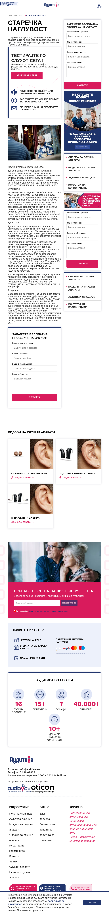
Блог (21, 15)
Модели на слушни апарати (21, 827)
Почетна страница (20, 813)
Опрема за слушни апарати (21, 837)
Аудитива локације (81, 177)
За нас (13, 861)
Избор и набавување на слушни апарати (82, 838)
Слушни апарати (19, 866)
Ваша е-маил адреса (22, 364)
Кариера (44, 819)
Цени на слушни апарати (19, 875)
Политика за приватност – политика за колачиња (47, 832)
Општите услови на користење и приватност (48, 611)
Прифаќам (92, 902)
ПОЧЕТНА (12, 15)
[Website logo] (52, 5)
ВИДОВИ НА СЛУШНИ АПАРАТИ (31, 432)
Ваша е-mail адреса (75, 233)
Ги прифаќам (42, 611)
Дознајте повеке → (22, 477)
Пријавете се (69, 602)
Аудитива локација (20, 819)
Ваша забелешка (20, 374)
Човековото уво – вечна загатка (81, 815)
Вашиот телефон (20, 353)
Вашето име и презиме (22, 343)
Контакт (14, 856)
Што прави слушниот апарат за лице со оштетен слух (83, 826)
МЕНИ (99, 7)
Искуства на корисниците (17, 848)
